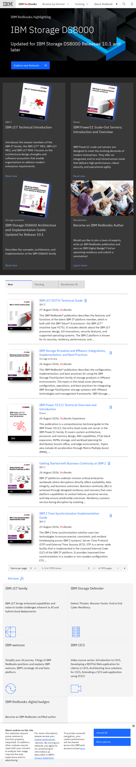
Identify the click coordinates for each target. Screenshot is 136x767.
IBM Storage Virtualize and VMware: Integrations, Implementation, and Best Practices (72, 353)
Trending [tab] (39, 284)
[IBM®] (8, 4)
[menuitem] (56, 4)
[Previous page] (118, 568)
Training (79, 4)
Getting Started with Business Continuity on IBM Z (72, 463)
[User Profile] (132, 4)
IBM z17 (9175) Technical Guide (61, 300)
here (82, 748)
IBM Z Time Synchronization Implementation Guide (69, 515)
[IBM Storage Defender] (101, 632)
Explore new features (26, 65)
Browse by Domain (53, 4)
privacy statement (44, 757)
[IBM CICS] (101, 688)
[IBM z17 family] (35, 632)
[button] (133, 726)
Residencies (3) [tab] (69, 284)
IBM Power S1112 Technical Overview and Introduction (67, 407)
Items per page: (19, 568)
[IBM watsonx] (35, 688)
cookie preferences (44, 739)
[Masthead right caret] (116, 4)
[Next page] (124, 568)
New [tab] (10, 284)
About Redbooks (104, 4)
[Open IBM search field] (124, 4)
